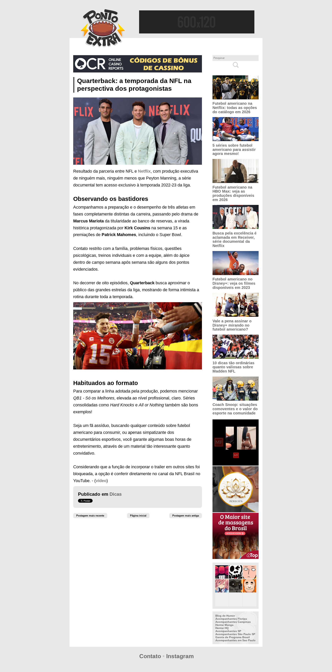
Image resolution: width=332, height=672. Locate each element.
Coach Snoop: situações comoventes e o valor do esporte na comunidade (235, 409)
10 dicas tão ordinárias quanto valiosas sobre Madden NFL (233, 367)
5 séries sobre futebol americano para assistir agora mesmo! (234, 149)
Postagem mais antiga (185, 515)
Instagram (180, 656)
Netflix (144, 171)
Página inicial (138, 515)
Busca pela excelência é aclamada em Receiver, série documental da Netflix (234, 239)
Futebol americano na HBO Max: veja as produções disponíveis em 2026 (233, 193)
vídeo (101, 480)
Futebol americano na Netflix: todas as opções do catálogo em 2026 (234, 107)
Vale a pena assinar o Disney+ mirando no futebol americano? (231, 325)
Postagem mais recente (90, 515)
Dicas (116, 494)
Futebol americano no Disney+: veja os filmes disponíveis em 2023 (233, 283)
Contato (150, 656)
